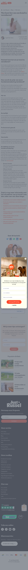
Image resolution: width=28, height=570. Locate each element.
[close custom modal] (25, 259)
